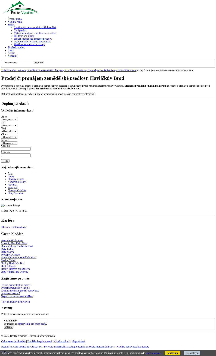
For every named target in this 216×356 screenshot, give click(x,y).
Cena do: (5, 152)
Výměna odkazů (62, 341)
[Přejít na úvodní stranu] (20, 13)
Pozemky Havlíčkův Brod (14, 243)
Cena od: (5, 145)
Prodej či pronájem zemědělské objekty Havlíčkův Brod (108, 70)
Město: (4, 140)
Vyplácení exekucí (10, 293)
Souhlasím (172, 353)
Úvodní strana (13, 70)
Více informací (153, 353)
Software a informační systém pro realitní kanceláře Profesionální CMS (79, 346)
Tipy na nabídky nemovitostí (15, 301)
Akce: (4, 116)
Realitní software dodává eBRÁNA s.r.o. (21, 346)
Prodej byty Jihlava (10, 254)
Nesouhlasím (191, 353)
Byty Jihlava (7, 251)
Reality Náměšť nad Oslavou (15, 269)
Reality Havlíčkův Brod (32, 70)
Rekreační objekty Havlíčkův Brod (18, 257)
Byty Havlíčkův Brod (12, 240)
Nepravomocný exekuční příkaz (17, 296)
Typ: (3, 122)
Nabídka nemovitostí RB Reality (133, 346)
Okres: (4, 134)
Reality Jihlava (8, 266)
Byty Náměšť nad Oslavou (14, 271)
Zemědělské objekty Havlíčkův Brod (62, 70)
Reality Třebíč (8, 260)
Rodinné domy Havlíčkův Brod (17, 246)
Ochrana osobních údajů (13, 341)
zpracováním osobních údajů (32, 323)
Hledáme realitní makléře (13, 227)
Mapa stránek (78, 341)
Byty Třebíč (7, 249)
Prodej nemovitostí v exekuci (15, 287)
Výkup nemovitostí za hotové (16, 285)
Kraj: (3, 128)
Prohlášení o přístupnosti (39, 341)
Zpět (3, 70)
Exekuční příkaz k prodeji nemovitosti (20, 290)
